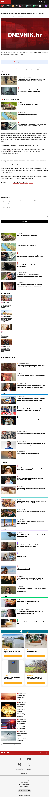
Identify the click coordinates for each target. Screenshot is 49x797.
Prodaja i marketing (24, 780)
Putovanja (29, 5)
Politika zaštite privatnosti (24, 784)
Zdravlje (36, 5)
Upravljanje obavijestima (25, 790)
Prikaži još (12, 745)
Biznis (42, 5)
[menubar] (44, 2)
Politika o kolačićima (24, 786)
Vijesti (4, 5)
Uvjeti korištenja (24, 782)
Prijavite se (24, 221)
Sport (10, 5)
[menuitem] (44, 2)
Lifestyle (23, 5)
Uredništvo (24, 777)
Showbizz (16, 5)
